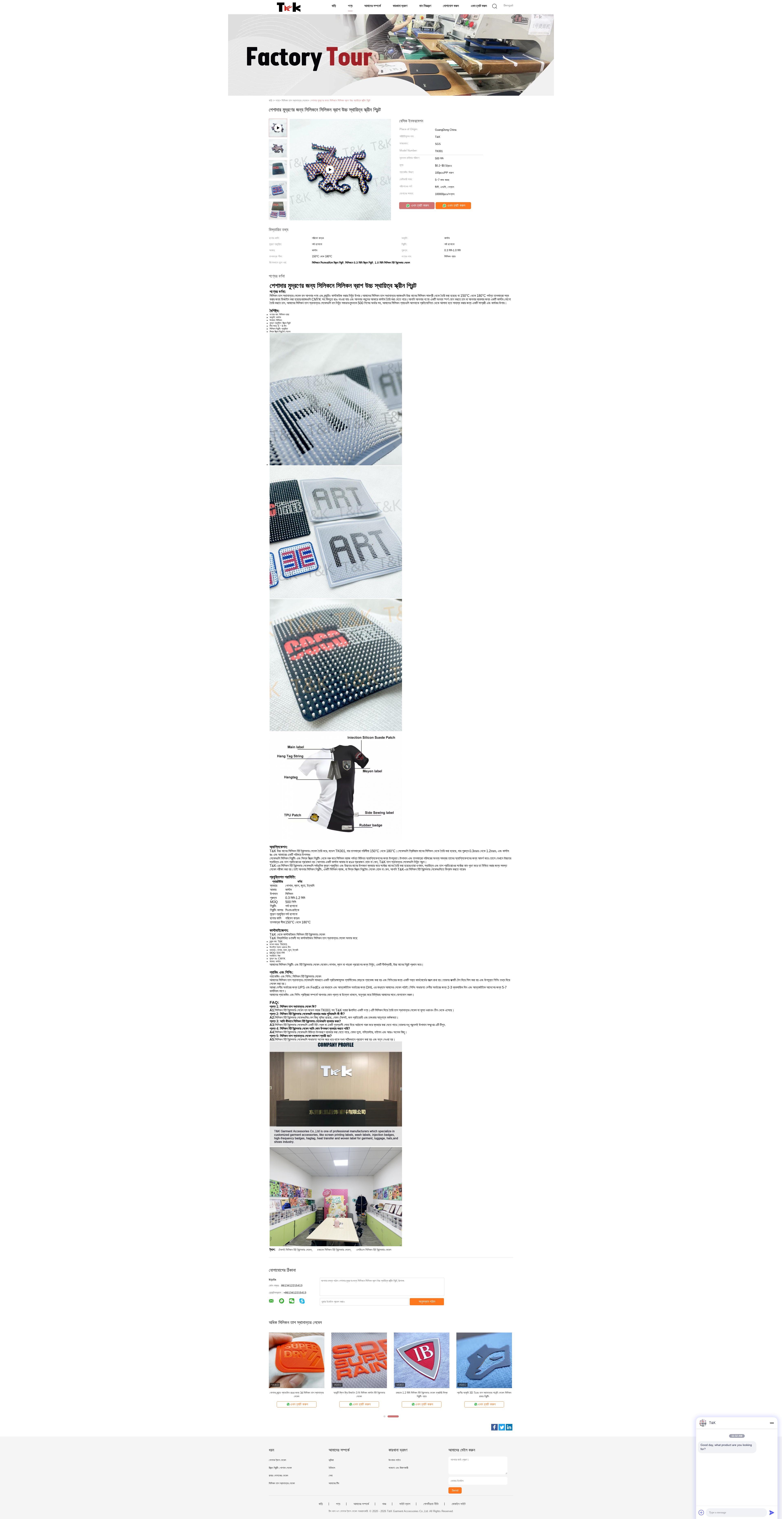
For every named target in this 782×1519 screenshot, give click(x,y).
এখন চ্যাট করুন (479, 6)
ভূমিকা (331, 1460)
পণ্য (350, 6)
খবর (384, 1504)
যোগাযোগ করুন (451, 6)
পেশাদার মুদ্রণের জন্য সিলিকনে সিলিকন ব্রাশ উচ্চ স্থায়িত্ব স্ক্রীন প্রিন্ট (340, 100)
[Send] (772, 1512)
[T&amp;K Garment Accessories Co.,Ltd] (289, 7)
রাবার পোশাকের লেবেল (278, 1475)
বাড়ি (334, 6)
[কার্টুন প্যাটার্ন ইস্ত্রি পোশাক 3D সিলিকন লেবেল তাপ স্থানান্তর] (296, 1360)
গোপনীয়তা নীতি (430, 1504)
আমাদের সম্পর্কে (372, 6)
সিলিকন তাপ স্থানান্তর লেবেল (282, 1483)
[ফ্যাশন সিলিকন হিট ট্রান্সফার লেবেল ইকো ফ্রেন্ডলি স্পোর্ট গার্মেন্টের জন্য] (359, 1360)
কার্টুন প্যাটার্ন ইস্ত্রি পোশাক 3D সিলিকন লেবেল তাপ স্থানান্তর (297, 1392)
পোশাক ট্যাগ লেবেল (277, 1460)
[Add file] (701, 1512)
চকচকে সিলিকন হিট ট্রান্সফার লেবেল (333, 1249)
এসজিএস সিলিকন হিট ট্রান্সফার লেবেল (373, 1249)
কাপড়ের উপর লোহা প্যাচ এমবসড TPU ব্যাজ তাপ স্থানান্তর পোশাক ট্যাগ (422, 1394)
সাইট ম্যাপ (404, 1504)
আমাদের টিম (334, 1483)
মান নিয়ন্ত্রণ (425, 6)
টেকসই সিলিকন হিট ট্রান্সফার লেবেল (295, 1249)
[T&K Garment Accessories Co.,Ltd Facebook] (494, 1427)
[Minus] (771, 1422)
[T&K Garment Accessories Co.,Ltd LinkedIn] (509, 1427)
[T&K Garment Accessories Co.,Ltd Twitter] (502, 1427)
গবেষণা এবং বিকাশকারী (398, 1467)
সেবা (331, 1475)
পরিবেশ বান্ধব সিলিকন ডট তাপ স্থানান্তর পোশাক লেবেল (484, 1392)
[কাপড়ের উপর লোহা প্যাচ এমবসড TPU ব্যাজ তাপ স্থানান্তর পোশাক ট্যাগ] (421, 1360)
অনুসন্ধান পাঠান (427, 1301)
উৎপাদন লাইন (395, 1460)
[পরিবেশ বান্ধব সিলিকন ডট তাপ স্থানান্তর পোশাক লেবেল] (484, 1360)
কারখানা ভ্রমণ (400, 6)
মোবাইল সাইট (459, 1504)
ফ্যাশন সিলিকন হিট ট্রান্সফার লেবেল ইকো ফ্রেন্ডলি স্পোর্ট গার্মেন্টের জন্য (359, 1394)
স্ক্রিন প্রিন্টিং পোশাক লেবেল (280, 1467)
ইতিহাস (332, 1467)
